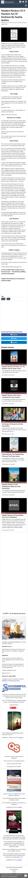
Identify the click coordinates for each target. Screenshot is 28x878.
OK (25, 875)
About (14, 871)
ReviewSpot (9, 2)
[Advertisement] (14, 315)
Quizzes (14, 358)
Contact (14, 370)
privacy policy (13, 876)
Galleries (14, 367)
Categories (14, 356)
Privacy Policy (14, 869)
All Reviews (14, 364)
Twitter (23, 2)
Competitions (14, 361)
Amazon (20, 807)
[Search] (21, 373)
